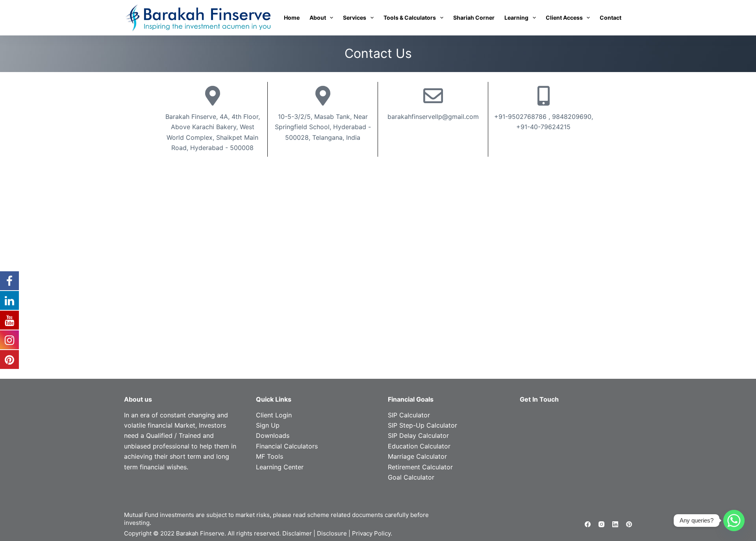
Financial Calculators (287, 446)
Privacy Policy (371, 533)
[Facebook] (588, 524)
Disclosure (332, 533)
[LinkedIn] (615, 524)
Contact (610, 17)
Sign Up (268, 425)
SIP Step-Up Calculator (422, 425)
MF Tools (269, 456)
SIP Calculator (409, 415)
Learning (516, 17)
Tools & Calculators (410, 17)
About (317, 17)
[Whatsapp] (734, 520)
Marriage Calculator (417, 456)
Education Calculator (419, 446)
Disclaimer (297, 533)
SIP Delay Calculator (418, 435)
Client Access (564, 17)
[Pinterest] (629, 524)
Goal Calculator (411, 477)
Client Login (274, 415)
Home (292, 17)
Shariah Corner (474, 17)
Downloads (272, 435)
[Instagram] (601, 524)
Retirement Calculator (420, 467)
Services (354, 17)
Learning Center (280, 467)
